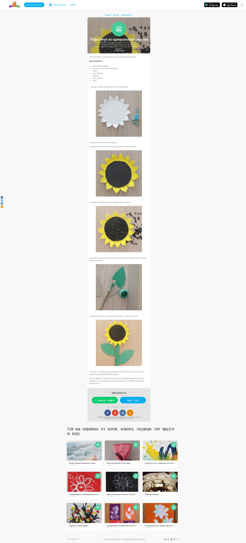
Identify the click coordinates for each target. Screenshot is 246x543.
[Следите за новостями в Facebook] (168, 539)
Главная (107, 15)
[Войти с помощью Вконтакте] (122, 413)
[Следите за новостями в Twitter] (171, 539)
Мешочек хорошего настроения (119, 463)
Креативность (126, 15)
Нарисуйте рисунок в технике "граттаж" (121, 494)
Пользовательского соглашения (125, 417)
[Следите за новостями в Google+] (177, 539)
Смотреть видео (60, 5)
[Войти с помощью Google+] (115, 413)
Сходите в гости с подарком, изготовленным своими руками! (161, 463)
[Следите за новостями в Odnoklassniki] (174, 539)
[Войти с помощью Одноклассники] (130, 413)
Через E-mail (133, 400)
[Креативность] (119, 29)
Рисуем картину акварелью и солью (82, 463)
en (242, 5)
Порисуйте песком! (152, 494)
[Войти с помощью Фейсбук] (107, 413)
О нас (105, 539)
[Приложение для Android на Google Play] (212, 5)
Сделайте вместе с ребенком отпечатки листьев (123, 526)
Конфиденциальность (115, 539)
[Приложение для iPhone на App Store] (229, 5)
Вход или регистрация (34, 5)
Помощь (142, 539)
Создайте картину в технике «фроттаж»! (159, 526)
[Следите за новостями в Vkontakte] (165, 539)
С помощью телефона (105, 400)
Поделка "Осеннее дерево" (79, 526)
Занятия (73, 5)
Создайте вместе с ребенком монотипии (84, 494)
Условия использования (131, 539)
